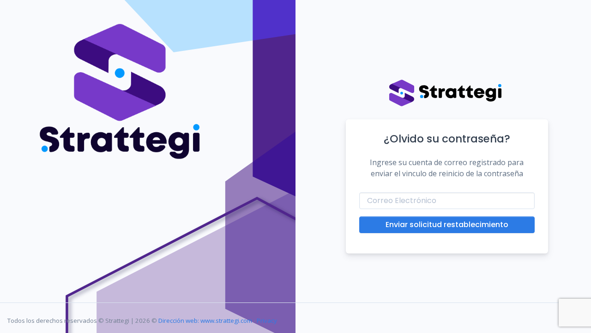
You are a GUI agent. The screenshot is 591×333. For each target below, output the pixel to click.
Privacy (267, 320)
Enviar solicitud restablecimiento (447, 224)
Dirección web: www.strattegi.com (205, 320)
